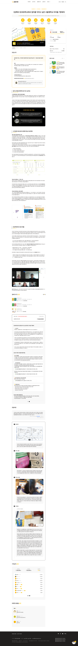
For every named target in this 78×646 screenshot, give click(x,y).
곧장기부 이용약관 (19, 633)
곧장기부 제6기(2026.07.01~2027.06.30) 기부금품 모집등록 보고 (60, 639)
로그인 (60, 1)
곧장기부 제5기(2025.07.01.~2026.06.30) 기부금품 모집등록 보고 (60, 640)
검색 (65, 1)
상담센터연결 (74, 642)
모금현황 (21, 47)
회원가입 (63, 1)
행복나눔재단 (38, 416)
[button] (44, 117)
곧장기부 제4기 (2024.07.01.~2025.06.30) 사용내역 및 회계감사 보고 (60, 641)
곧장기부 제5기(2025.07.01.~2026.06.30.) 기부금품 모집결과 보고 (60, 638)
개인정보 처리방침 (14, 633)
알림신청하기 (42, 42)
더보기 (28, 595)
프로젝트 (24, 47)
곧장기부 (15, 1)
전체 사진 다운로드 (20, 508)
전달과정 (17, 47)
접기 (28, 401)
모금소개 (13, 47)
